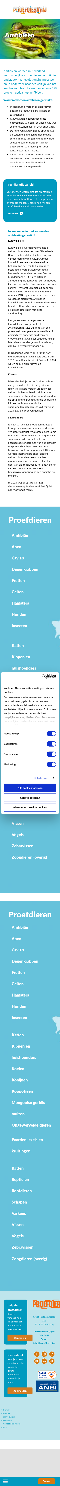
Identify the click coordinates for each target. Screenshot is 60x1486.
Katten (18, 645)
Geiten (18, 591)
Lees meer (13, 213)
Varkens (19, 1213)
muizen (18, 1113)
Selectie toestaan (30, 797)
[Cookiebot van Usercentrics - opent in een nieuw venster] (42, 676)
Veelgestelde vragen (11, 1423)
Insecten (19, 625)
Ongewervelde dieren (31, 1125)
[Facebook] (37, 1354)
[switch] (51, 744)
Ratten (18, 1168)
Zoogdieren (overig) (29, 857)
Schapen (19, 1202)
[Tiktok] (52, 1354)
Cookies (6, 1413)
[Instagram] (44, 1354)
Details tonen (41, 777)
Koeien (18, 1068)
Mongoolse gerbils (28, 1102)
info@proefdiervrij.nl (44, 1343)
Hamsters (20, 603)
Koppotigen (22, 1091)
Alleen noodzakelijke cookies (30, 807)
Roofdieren (22, 1190)
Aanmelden (20, 1390)
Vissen (18, 823)
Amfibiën (20, 535)
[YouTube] (37, 1361)
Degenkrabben (25, 569)
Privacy (6, 1410)
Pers (5, 1427)
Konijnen (20, 1079)
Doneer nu (20, 1338)
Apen (16, 546)
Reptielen (20, 1179)
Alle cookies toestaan (30, 788)
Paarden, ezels (25, 1139)
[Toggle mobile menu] (5, 1481)
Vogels (18, 834)
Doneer (46, 1481)
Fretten (18, 580)
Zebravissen (23, 1247)
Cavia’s (18, 557)
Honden (19, 614)
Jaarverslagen (9, 1417)
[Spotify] (52, 1361)
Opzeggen (7, 1420)
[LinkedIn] (44, 1361)
